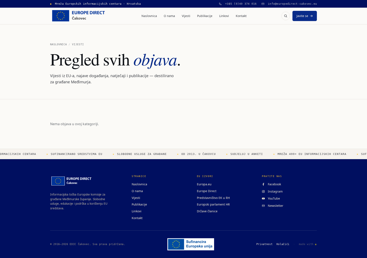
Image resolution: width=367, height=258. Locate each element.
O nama (169, 16)
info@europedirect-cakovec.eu (290, 3)
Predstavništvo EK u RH (213, 198)
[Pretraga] (285, 16)
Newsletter (274, 206)
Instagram (274, 191)
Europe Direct (206, 191)
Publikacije (204, 16)
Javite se (302, 16)
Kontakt (241, 16)
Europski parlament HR (213, 204)
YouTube (273, 198)
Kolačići (283, 244)
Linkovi (224, 16)
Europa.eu (204, 184)
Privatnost (264, 244)
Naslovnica (149, 16)
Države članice (207, 211)
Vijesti (186, 16)
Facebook (273, 184)
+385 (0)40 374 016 (239, 3)
